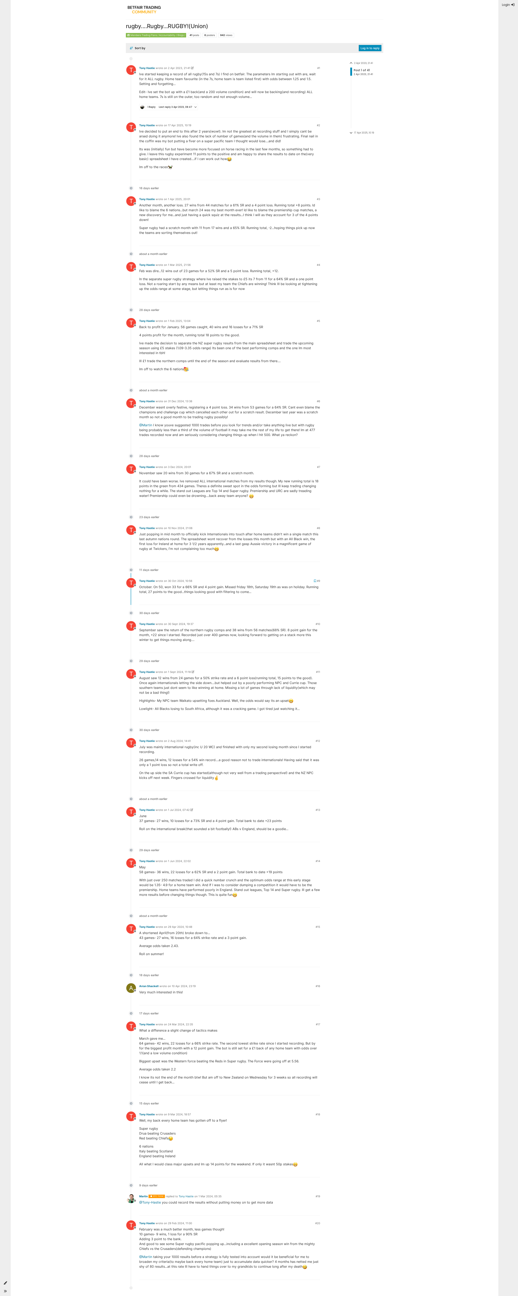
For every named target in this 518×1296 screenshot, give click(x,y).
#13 (318, 809)
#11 (318, 671)
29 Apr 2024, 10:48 (180, 926)
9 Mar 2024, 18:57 (179, 1114)
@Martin (145, 425)
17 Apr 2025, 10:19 (179, 125)
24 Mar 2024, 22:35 (180, 1024)
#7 (318, 467)
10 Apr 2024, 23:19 (184, 986)
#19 (318, 1196)
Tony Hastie (147, 68)
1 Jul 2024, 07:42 (179, 809)
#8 (318, 528)
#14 (318, 861)
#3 (318, 199)
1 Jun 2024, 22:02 (179, 861)
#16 (318, 986)
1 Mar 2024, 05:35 (210, 1196)
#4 (318, 264)
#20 (317, 1223)
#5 (318, 320)
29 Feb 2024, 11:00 (180, 1223)
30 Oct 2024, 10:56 (180, 580)
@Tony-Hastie (150, 1202)
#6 (318, 401)
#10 (318, 624)
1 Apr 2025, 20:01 (179, 199)
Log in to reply (370, 48)
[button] (5, 1283)
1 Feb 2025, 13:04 (179, 320)
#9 (318, 580)
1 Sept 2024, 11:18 (179, 671)
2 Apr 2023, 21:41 (179, 68)
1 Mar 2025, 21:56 (179, 264)
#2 (318, 125)
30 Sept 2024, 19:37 (180, 624)
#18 (318, 1114)
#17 (318, 1024)
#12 (318, 740)
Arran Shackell (149, 986)
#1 (318, 68)
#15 (318, 926)
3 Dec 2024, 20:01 (179, 467)
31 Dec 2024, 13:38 (180, 401)
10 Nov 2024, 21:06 (180, 528)
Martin (143, 1196)
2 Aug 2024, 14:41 (179, 740)
